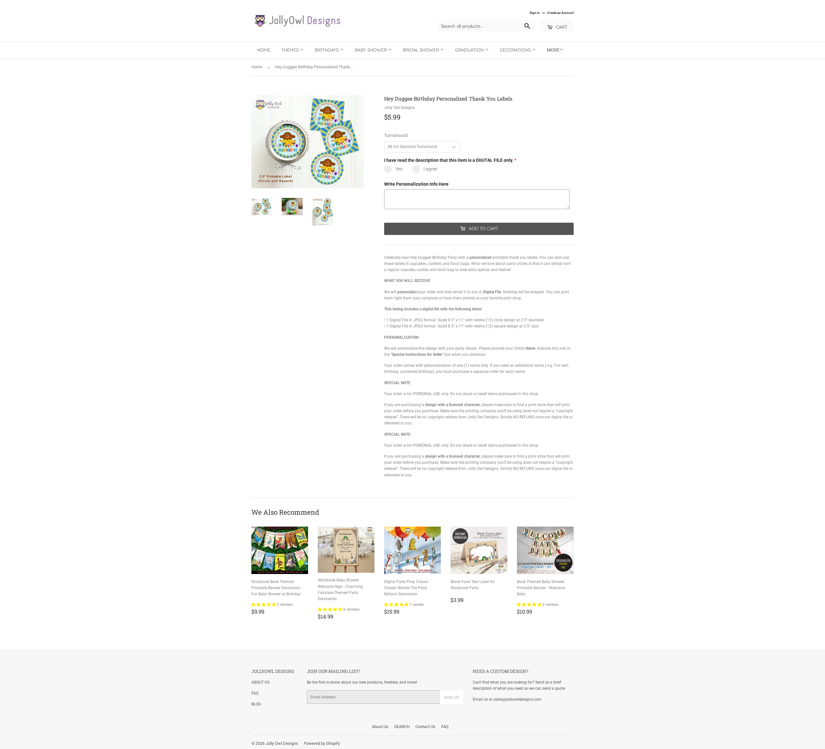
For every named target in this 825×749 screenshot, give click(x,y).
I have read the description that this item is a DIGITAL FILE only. (450, 160)
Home (263, 50)
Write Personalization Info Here (416, 184)
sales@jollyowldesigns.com (517, 699)
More (553, 50)
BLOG (256, 704)
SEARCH (402, 726)
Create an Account (560, 13)
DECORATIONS (516, 50)
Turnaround (396, 135)
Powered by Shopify (322, 743)
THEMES (290, 50)
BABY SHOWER (371, 50)
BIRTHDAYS (327, 50)
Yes (399, 168)
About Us (380, 726)
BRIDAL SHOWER (421, 50)
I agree (430, 168)
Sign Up (451, 697)
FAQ (254, 693)
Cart (561, 27)
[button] (264, 604)
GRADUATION (470, 50)
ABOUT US (260, 682)
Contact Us (425, 726)
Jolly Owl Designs (282, 743)
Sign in (534, 13)
